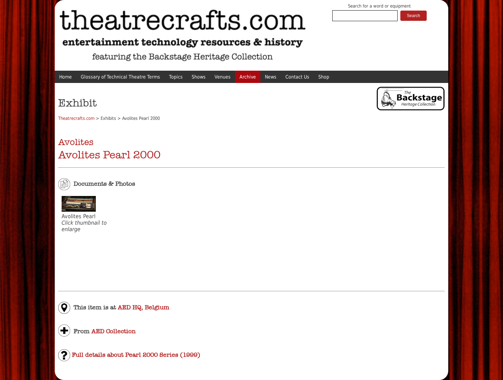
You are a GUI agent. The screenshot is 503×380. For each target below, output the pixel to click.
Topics (176, 77)
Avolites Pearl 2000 (109, 155)
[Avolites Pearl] (79, 210)
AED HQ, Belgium (143, 307)
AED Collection (113, 331)
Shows (199, 77)
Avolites (75, 142)
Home (65, 77)
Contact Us (297, 77)
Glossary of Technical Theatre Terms (120, 77)
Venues (223, 77)
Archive (248, 77)
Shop (323, 77)
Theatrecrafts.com (76, 118)
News (270, 77)
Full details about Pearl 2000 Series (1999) (135, 354)
